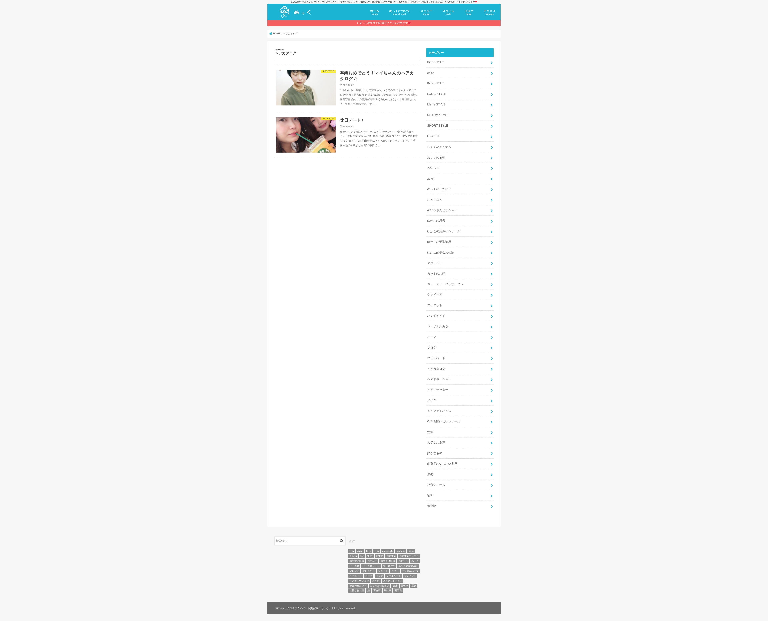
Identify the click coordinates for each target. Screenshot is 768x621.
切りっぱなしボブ (379, 585)
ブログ (468, 12)
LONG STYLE (436, 93)
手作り (387, 590)
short (369, 556)
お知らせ (433, 168)
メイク (431, 400)
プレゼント (410, 575)
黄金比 (431, 506)
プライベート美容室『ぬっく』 (313, 608)
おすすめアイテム (439, 146)
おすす (379, 556)
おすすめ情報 (436, 157)
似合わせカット (358, 585)
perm (411, 551)
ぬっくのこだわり (439, 189)
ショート (383, 570)
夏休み (404, 585)
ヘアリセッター (437, 389)
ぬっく (431, 178)
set (361, 556)
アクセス (490, 12)
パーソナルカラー (439, 326)
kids (368, 551)
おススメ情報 (388, 561)
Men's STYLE (436, 104)
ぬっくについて (399, 12)
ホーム (374, 12)
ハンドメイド (436, 315)
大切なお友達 (436, 442)
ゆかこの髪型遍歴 (439, 241)
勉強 (430, 432)
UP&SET (433, 136)
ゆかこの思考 (436, 220)
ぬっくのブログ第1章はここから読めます (384, 23)
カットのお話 (436, 273)
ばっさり (354, 566)
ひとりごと (434, 199)
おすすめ (391, 556)
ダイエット (434, 305)
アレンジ (354, 570)
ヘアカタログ (436, 368)
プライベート (436, 358)
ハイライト (356, 575)
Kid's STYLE (435, 83)
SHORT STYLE (437, 125)
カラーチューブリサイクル (445, 284)
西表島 (398, 590)
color (430, 73)
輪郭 (430, 495)
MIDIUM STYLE (438, 115)
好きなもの (434, 453)
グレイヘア (434, 294)
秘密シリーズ (436, 484)
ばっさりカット (371, 566)
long (376, 551)
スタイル (448, 12)
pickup (353, 556)
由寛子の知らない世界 (442, 463)
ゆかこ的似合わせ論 (440, 252)
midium (401, 551)
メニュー (426, 12)
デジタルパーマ (410, 570)
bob (352, 551)
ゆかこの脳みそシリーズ (443, 231)
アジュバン (434, 263)
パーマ (431, 337)
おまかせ (372, 561)
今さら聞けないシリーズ (443, 421)
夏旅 (413, 585)
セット (394, 570)
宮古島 (377, 590)
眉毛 (430, 474)
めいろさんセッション (442, 210)
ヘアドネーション (439, 379)
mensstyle (387, 551)
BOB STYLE (435, 62)
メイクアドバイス (439, 410)
